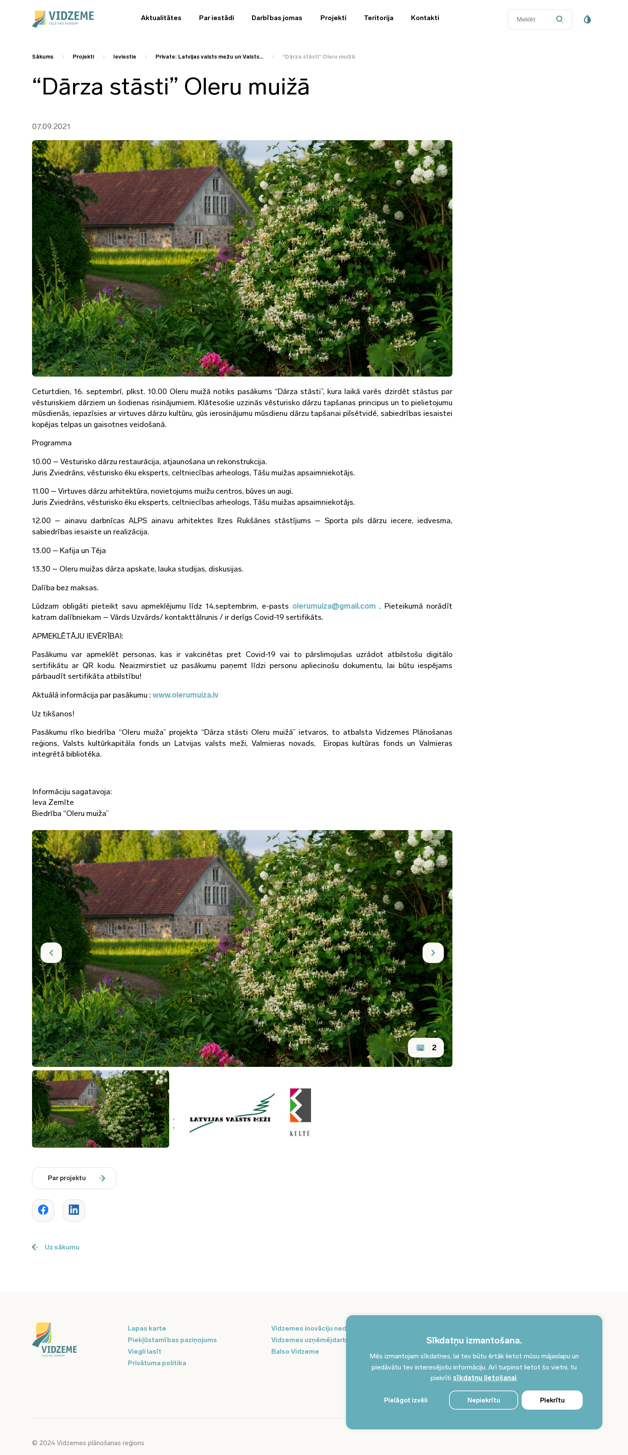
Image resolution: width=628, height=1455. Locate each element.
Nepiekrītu (483, 1400)
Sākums (42, 56)
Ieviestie (124, 56)
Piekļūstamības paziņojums (172, 1340)
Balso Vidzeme (295, 1351)
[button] (51, 953)
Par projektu (67, 1178)
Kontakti (425, 18)
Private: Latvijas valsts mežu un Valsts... (209, 56)
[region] (474, 1372)
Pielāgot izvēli (406, 1400)
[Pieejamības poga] (587, 19)
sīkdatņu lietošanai (484, 1378)
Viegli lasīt (144, 1351)
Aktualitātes (161, 18)
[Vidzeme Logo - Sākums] (74, 19)
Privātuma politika (157, 1363)
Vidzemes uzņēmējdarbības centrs (327, 1340)
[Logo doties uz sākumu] (74, 1340)
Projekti (333, 18)
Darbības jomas (277, 18)
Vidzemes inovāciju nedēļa (313, 1328)
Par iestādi (216, 18)
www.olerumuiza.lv (185, 695)
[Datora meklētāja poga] (561, 19)
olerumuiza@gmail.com (334, 606)
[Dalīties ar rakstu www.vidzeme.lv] (43, 1210)
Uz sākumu (62, 1247)
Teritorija (378, 18)
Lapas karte (147, 1328)
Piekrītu (552, 1400)
